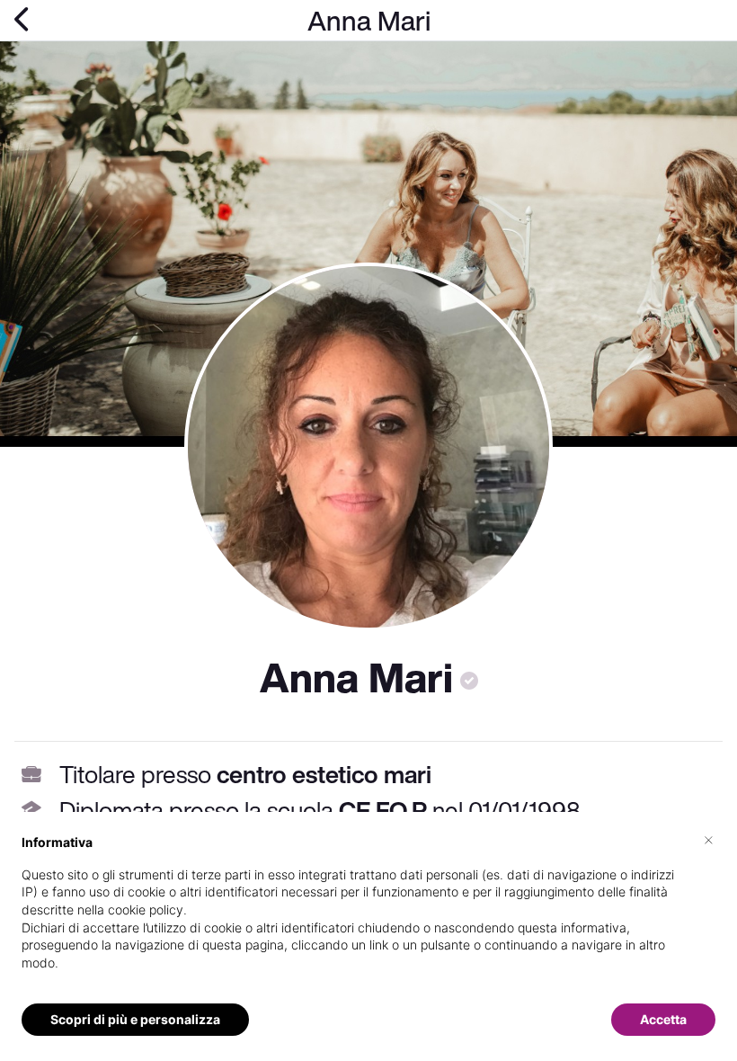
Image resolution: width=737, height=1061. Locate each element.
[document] (368, 917)
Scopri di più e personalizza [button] (135, 1019)
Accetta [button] (663, 1019)
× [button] (709, 839)
